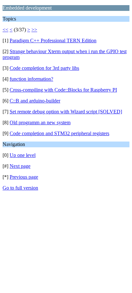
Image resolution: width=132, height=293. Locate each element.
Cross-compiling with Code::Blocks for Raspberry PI (63, 90)
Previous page (24, 177)
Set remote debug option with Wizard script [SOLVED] (66, 111)
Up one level (23, 155)
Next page (20, 166)
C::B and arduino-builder (35, 100)
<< (5, 29)
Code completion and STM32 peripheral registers (59, 133)
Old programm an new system (40, 122)
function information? (31, 79)
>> (34, 29)
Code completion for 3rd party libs (44, 68)
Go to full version (20, 188)
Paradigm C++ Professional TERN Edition (53, 40)
